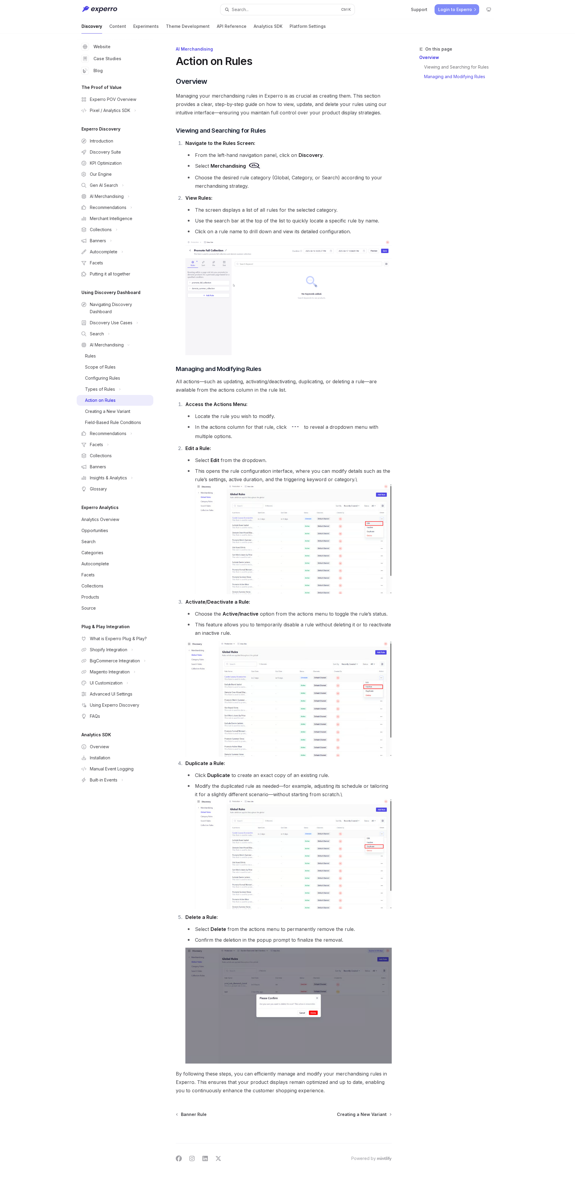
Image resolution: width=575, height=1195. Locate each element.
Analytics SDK (268, 26)
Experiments (146, 26)
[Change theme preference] (489, 9)
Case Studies (107, 58)
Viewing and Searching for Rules (456, 66)
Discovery (91, 26)
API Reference (231, 26)
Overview (429, 57)
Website (102, 46)
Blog (98, 70)
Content (117, 26)
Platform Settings (308, 26)
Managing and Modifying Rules (454, 76)
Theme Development (188, 26)
